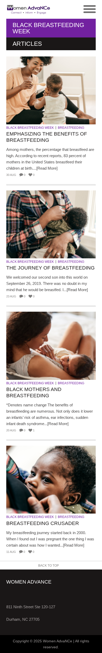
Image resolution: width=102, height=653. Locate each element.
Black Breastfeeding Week (30, 128)
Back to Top (48, 565)
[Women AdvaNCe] (28, 9)
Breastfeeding (71, 128)
